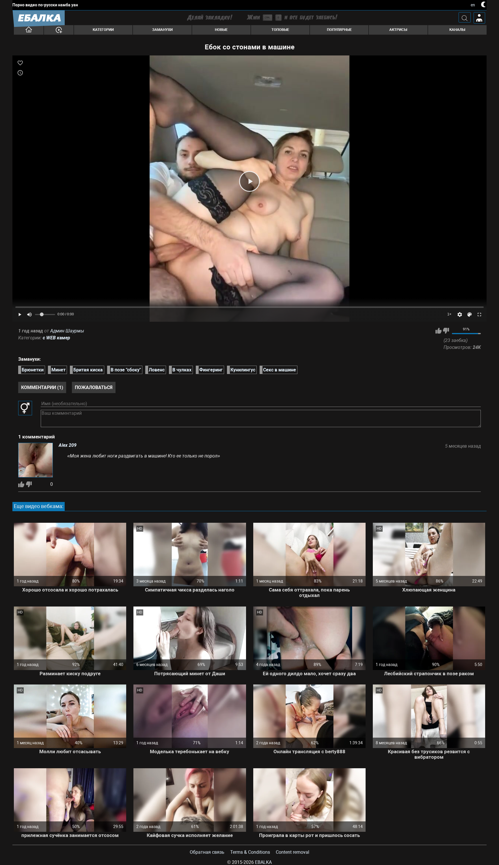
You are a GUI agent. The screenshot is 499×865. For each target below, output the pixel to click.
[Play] (249, 181)
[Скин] (469, 314)
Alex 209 (68, 445)
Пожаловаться (94, 387)
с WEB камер (56, 338)
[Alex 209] (35, 461)
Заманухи (162, 29)
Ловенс (157, 370)
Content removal (292, 852)
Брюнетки (33, 370)
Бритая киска (88, 370)
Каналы (457, 29)
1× (449, 314)
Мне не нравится (446, 331)
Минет (58, 370)
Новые (221, 29)
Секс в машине (279, 370)
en (473, 5)
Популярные (339, 29)
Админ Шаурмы (67, 331)
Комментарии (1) (42, 387)
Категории (103, 29)
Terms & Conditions (250, 852)
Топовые (280, 29)
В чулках (181, 370)
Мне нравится (438, 331)
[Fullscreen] (479, 314)
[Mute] (29, 314)
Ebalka (263, 862)
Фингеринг (211, 370)
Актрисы (398, 29)
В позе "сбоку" (126, 370)
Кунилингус (242, 370)
